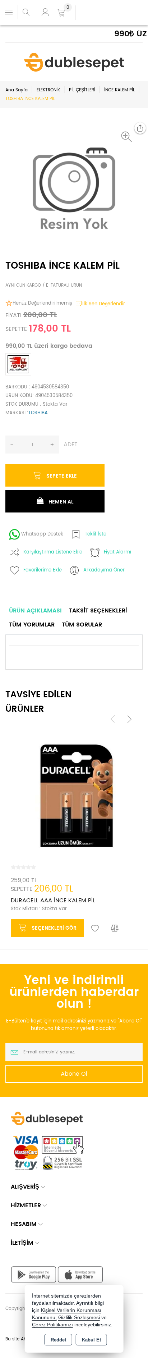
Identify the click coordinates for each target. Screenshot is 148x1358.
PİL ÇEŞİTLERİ (82, 90)
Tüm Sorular (82, 624)
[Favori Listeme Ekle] (95, 928)
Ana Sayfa (16, 90)
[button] (128, 136)
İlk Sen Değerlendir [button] (103, 304)
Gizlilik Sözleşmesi (79, 1317)
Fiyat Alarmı (117, 552)
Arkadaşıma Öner (104, 570)
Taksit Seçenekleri (98, 610)
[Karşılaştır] (115, 928)
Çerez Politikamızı (52, 1324)
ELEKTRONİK (48, 90)
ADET (71, 444)
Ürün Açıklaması (35, 610)
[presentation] (113, 719)
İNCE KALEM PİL (119, 90)
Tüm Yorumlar (32, 624)
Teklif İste (95, 534)
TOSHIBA (38, 413)
